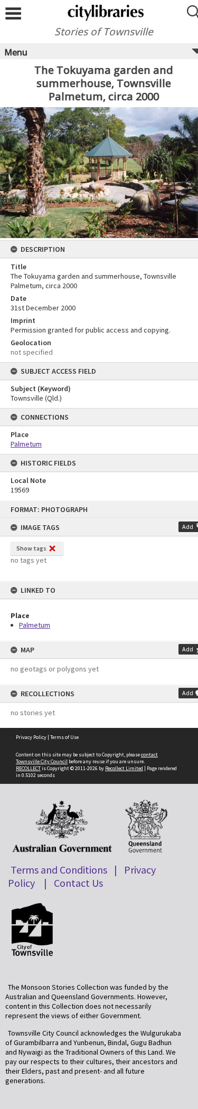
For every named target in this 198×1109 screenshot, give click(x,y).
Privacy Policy (31, 737)
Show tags (31, 548)
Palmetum (34, 625)
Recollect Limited (124, 768)
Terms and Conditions (59, 869)
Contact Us (78, 882)
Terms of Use (64, 737)
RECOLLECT (28, 768)
